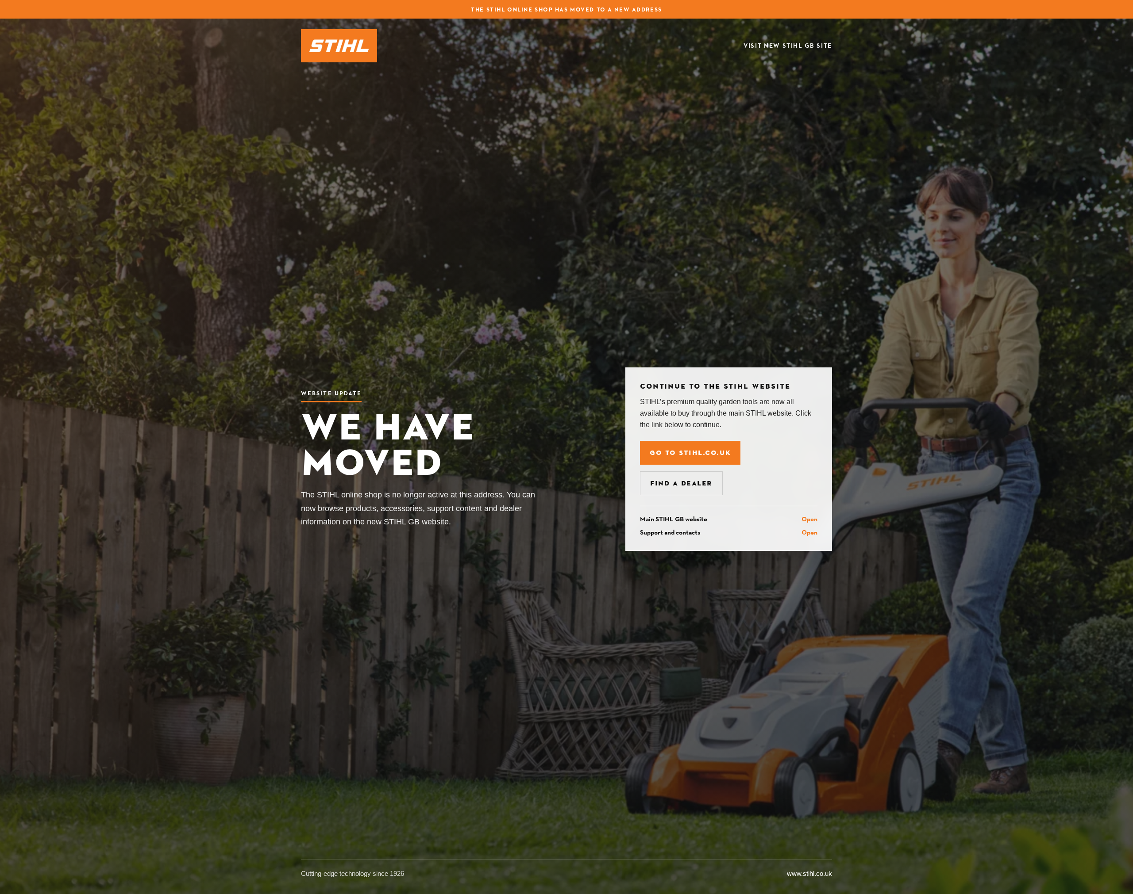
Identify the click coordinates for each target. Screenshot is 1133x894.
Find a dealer (681, 483)
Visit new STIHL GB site (788, 46)
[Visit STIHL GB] (339, 45)
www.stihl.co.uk (809, 873)
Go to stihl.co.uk (690, 453)
